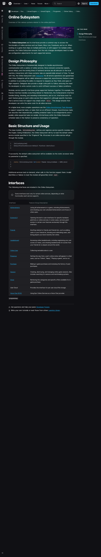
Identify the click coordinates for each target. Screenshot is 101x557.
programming (13, 298)
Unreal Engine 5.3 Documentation (46, 11)
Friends (12, 230)
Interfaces (82, 40)
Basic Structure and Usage (87, 37)
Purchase (13, 264)
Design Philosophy (85, 34)
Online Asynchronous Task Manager (59, 107)
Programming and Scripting (57, 11)
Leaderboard (14, 240)
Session (12, 272)
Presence (13, 256)
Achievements (15, 207)
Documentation (23, 11)
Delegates (39, 76)
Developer (15, 11)
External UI (13, 218)
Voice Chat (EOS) (16, 293)
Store (12, 280)
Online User (14, 250)
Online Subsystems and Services (69, 11)
